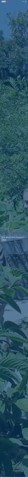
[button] (25, 1)
